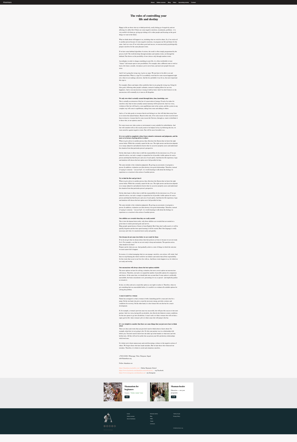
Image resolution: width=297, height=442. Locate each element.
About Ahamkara (131, 418)
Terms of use (176, 413)
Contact (193, 2)
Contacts (152, 423)
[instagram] (110, 426)
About (152, 2)
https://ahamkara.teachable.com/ (129, 368)
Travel (151, 421)
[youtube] (107, 426)
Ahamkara (7, 2)
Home (128, 413)
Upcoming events (183, 2)
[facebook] (105, 426)
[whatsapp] (115, 426)
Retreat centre (154, 413)
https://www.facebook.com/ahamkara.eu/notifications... (136, 370)
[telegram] (112, 426)
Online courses (161, 2)
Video (174, 2)
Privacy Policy (176, 416)
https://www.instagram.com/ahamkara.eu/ (132, 373)
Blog (169, 2)
